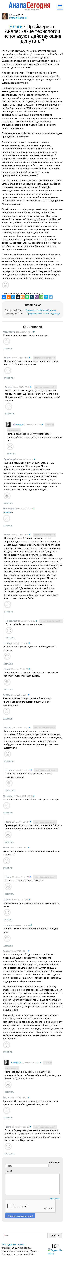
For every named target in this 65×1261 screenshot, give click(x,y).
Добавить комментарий (20, 1216)
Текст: (8, 1170)
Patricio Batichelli (18, 17)
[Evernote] (27, 297)
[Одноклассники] (9, 297)
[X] (18, 297)
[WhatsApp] (41, 297)
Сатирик (18, 424)
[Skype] (46, 297)
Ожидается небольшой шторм (41, 310)
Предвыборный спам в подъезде (43, 313)
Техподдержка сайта (13, 1244)
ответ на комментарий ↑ (44, 357)
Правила (55, 1198)
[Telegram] (51, 297)
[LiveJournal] (32, 297)
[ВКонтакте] (4, 297)
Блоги (16, 26)
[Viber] (37, 297)
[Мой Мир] (13, 297)
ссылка (7, 512)
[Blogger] (23, 297)
